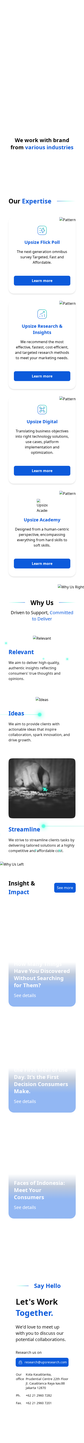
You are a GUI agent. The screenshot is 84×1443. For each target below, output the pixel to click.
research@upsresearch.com (46, 1362)
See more (65, 887)
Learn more (42, 280)
